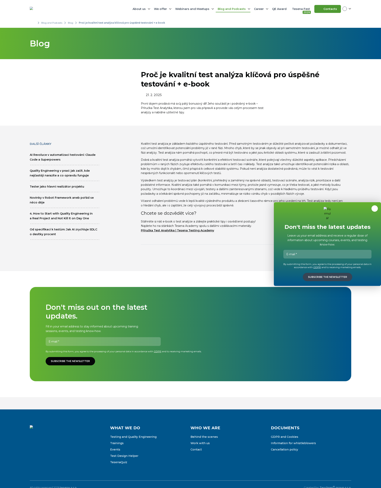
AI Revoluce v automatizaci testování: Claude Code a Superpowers (62, 157)
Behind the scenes (204, 437)
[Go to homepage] (49, 9)
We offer (160, 9)
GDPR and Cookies (284, 437)
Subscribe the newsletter (70, 361)
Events (115, 449)
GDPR (157, 351)
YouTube (58, 449)
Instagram (41, 449)
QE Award (279, 9)
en (347, 9)
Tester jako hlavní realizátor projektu (57, 186)
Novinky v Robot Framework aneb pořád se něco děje (62, 200)
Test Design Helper (124, 456)
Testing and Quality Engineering (133, 437)
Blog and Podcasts (232, 9)
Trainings (117, 443)
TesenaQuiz (118, 462)
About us (139, 9)
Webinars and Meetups (192, 9)
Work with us (200, 443)
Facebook (33, 449)
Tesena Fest (301, 9)
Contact (196, 449)
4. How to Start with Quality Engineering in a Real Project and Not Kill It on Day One (61, 216)
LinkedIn (49, 449)
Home (34, 23)
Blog (70, 22)
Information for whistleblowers (293, 443)
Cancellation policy (284, 449)
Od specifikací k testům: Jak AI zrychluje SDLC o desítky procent (63, 232)
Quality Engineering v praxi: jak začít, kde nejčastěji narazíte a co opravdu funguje (60, 173)
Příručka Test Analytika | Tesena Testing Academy (177, 230)
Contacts (330, 9)
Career (259, 9)
